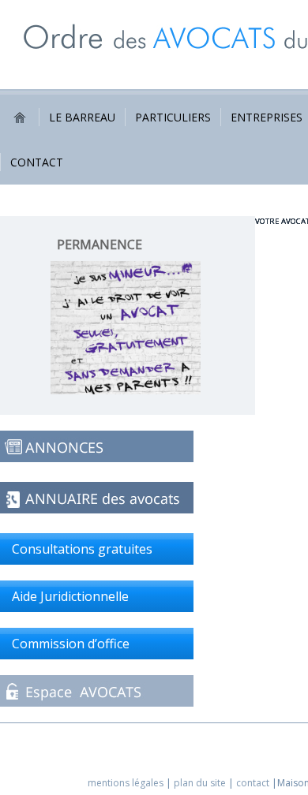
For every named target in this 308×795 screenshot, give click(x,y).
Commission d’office (71, 643)
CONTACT (36, 162)
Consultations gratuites (82, 549)
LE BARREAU (82, 117)
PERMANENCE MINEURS (99, 252)
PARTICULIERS (173, 117)
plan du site (200, 782)
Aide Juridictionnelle (70, 596)
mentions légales (125, 782)
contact (252, 782)
